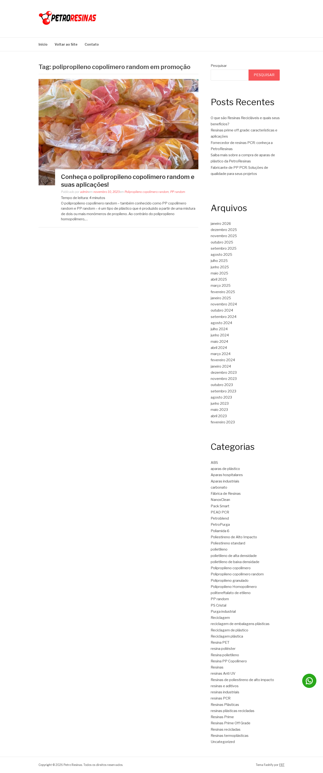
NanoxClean (220, 500)
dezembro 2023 (224, 372)
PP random (177, 192)
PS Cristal (218, 605)
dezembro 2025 (224, 230)
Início (43, 44)
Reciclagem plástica (227, 636)
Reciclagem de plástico (229, 630)
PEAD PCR (220, 512)
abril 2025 (219, 279)
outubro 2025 (222, 242)
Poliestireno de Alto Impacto (234, 537)
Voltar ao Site (66, 44)
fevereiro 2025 (223, 292)
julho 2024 (219, 329)
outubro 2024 (222, 310)
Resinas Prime (222, 717)
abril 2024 (219, 348)
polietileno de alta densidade (234, 556)
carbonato (219, 487)
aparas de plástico (225, 469)
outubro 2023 (222, 385)
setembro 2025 (223, 248)
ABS (214, 462)
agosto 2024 (221, 323)
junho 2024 (220, 335)
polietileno (219, 549)
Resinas (217, 667)
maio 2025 (219, 273)
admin (84, 192)
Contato (92, 44)
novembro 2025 (224, 236)
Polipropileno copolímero (231, 568)
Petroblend (220, 518)
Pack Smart (220, 506)
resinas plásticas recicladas (232, 711)
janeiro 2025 (221, 298)
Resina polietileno (225, 655)
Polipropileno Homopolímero (234, 587)
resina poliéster (223, 649)
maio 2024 (219, 341)
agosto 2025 (221, 254)
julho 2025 (219, 261)
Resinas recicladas (225, 729)
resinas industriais (225, 692)
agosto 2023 (221, 397)
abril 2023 (219, 416)
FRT (281, 765)
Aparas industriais (225, 481)
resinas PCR (221, 698)
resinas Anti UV (223, 673)
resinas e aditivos (225, 686)
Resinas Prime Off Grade (230, 723)
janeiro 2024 (221, 366)
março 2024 (221, 354)
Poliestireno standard (228, 543)
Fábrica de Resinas (226, 493)
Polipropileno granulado (230, 580)
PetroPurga (220, 524)
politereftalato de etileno (231, 593)
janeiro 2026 (221, 223)
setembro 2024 (223, 317)
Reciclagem (220, 618)
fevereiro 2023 (223, 422)
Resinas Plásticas (225, 705)
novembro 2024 (224, 304)
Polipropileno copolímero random (147, 192)
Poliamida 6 (220, 531)
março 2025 (221, 285)
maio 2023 (219, 410)
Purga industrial (223, 611)
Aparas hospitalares (227, 475)
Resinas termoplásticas (230, 736)
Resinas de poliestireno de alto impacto (242, 680)
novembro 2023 (224, 379)
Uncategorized (223, 742)
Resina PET (220, 642)
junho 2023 (220, 403)
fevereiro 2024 (223, 360)
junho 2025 (220, 267)
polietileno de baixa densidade (235, 562)
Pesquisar (219, 66)
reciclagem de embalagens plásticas (240, 624)
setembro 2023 (223, 391)
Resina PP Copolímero (229, 661)
